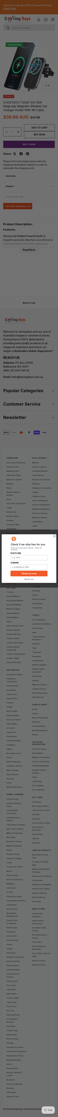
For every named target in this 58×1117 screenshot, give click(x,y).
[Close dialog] (54, 536)
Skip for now (29, 579)
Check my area (29, 573)
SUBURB (14, 563)
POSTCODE (15, 553)
